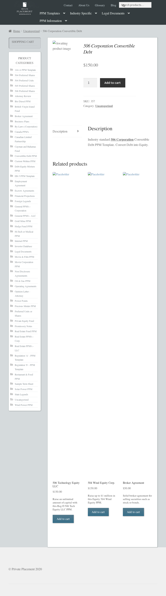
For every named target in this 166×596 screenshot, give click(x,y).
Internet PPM (21, 240)
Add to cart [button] (63, 519)
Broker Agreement (24, 116)
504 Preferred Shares (25, 75)
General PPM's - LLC (25, 215)
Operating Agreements (25, 286)
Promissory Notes (23, 326)
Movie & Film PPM (24, 256)
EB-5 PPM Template (25, 176)
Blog (113, 5)
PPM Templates (50, 13)
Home (16, 31)
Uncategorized (31, 31)
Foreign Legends (23, 201)
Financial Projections (25, 195)
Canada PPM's (22, 131)
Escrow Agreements (24, 190)
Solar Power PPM (23, 389)
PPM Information (51, 20)
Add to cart (112, 83)
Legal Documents (113, 13)
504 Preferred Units (24, 80)
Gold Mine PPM (23, 221)
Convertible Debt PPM (26, 155)
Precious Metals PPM (25, 306)
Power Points (21, 300)
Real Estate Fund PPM (26, 331)
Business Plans (22, 121)
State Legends (21, 394)
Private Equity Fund (24, 320)
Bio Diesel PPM (23, 101)
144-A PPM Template (25, 69)
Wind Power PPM (24, 404)
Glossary (100, 5)
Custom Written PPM (25, 161)
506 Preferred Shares (25, 91)
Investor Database (23, 246)
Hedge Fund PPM (23, 226)
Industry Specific (81, 13)
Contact (68, 5)
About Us (83, 5)
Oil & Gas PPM (22, 280)
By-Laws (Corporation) (26, 126)
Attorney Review (23, 96)
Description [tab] (60, 131)
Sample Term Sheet (24, 383)
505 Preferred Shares (25, 85)
